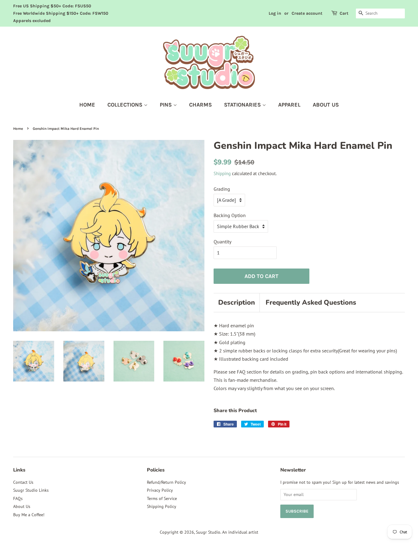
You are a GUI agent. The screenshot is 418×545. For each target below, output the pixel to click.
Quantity (222, 242)
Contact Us (23, 482)
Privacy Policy (160, 490)
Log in (275, 13)
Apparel (289, 104)
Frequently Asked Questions (311, 302)
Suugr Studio (208, 532)
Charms (200, 104)
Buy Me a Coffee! (28, 514)
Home (87, 104)
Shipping (222, 173)
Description (236, 302)
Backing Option (230, 215)
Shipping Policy (161, 506)
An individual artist (240, 532)
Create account (307, 13)
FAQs (18, 498)
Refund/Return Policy (166, 482)
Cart (344, 13)
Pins (166, 104)
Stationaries (243, 104)
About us (326, 104)
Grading (222, 189)
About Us (21, 506)
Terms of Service (162, 498)
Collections (125, 104)
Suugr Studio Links (31, 490)
